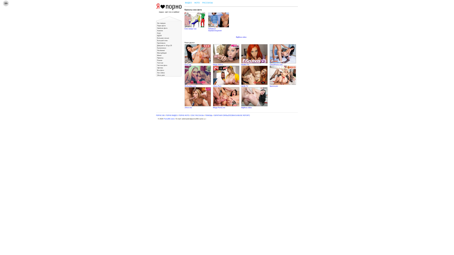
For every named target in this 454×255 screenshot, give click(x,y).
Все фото (160, 70)
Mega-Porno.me (219, 107)
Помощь (208, 115)
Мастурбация (162, 53)
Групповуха (161, 43)
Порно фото (161, 26)
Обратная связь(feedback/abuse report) (232, 115)
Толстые (160, 63)
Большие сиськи (163, 38)
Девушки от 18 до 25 (164, 45)
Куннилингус (161, 48)
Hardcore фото (162, 28)
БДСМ (159, 35)
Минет (159, 55)
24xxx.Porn (217, 86)
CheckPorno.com (276, 65)
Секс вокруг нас (190, 29)
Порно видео (171, 115)
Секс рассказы (197, 115)
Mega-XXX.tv (218, 65)
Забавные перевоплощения (215, 30)
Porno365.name (169, 119)
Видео (188, 3)
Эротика (160, 68)
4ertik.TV (244, 86)
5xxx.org (188, 65)
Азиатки (160, 31)
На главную (161, 23)
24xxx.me (188, 107)
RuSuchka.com (190, 86)
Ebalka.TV (245, 65)
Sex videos (161, 73)
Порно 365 (160, 115)
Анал (159, 33)
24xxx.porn (161, 75)
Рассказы (207, 3)
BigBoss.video (241, 37)
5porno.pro (274, 86)
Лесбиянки (161, 50)
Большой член (162, 40)
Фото (197, 3)
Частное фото (162, 65)
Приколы (160, 58)
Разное (159, 60)
